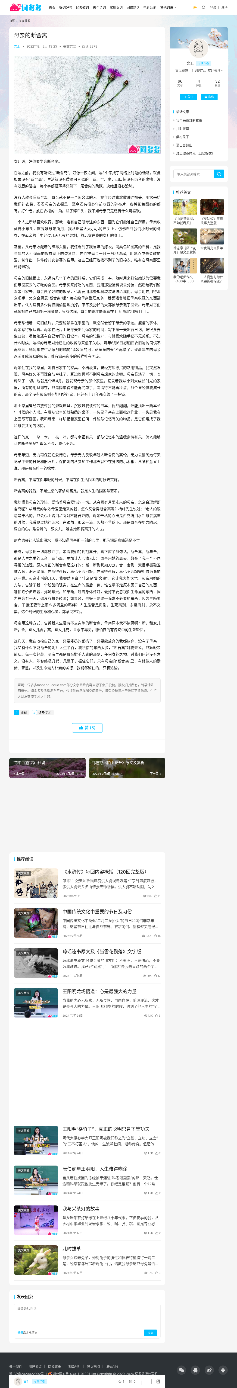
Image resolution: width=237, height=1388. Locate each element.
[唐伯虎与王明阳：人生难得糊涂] (36, 1180)
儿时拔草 (71, 1249)
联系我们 (112, 1366)
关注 (190, 97)
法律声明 (74, 1366)
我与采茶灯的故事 (81, 1209)
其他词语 (166, 7)
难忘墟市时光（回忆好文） (195, 153)
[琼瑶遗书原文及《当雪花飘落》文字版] (36, 963)
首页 (52, 7)
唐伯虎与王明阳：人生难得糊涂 (94, 1169)
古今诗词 (99, 7)
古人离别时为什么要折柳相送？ (211, 279)
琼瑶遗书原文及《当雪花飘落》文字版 (101, 951)
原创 (24, 712)
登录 (213, 7)
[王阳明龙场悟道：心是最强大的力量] (36, 1003)
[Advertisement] (87, 815)
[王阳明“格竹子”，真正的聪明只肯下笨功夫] (36, 1140)
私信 (211, 97)
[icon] (181, 1370)
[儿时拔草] (36, 1260)
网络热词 (133, 7)
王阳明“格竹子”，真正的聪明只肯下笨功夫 (106, 1129)
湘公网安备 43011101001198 (74, 1374)
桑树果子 (182, 137)
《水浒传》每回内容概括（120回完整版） (105, 872)
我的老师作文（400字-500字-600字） (183, 279)
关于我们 (15, 1366)
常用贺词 (116, 7)
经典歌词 (82, 7)
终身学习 (44, 712)
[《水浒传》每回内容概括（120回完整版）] (36, 883)
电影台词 (149, 7)
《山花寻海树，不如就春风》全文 (184, 221)
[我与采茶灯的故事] (36, 1220)
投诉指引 (93, 1366)
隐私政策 (54, 1366)
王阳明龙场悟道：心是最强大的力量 (99, 991)
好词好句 (65, 7)
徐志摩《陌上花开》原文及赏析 (184, 250)
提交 (150, 1332)
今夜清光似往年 (211, 248)
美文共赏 (69, 46)
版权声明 (151, 1374)
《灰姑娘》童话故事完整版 (211, 221)
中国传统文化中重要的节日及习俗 (97, 912)
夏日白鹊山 (184, 145)
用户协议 (35, 1366)
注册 (224, 7)
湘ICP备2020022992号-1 (28, 1374)
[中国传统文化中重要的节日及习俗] (36, 923)
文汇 (17, 46)
